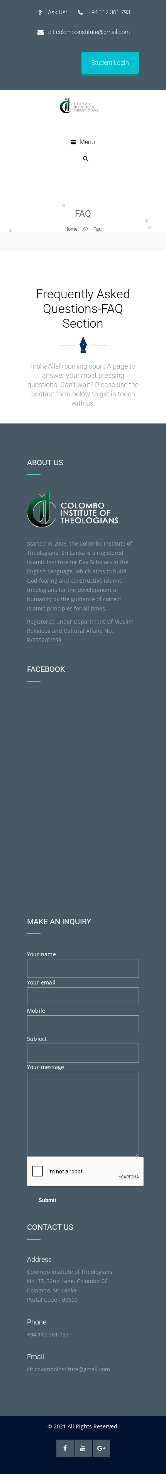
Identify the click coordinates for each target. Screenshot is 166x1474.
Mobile (36, 1010)
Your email (41, 982)
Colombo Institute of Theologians (69, 1271)
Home (71, 229)
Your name (41, 954)
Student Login (110, 62)
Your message (45, 1067)
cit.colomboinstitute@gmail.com (68, 1369)
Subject (37, 1038)
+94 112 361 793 (48, 1334)
